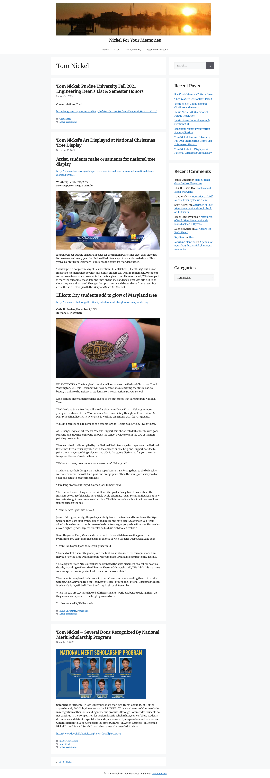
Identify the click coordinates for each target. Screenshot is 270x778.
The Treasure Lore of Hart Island (193, 99)
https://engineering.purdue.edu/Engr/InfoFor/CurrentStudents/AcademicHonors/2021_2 (106, 111)
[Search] (210, 65)
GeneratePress (159, 773)
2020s (62, 741)
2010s (62, 611)
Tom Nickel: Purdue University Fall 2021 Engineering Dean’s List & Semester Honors (100, 89)
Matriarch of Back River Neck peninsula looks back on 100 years (193, 208)
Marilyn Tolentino (184, 242)
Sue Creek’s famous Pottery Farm (193, 94)
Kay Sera (179, 237)
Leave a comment (68, 122)
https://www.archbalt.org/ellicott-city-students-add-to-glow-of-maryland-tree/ (102, 302)
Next (70, 761)
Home (105, 49)
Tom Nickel (65, 119)
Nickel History (133, 49)
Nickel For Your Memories (135, 40)
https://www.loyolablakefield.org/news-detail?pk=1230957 (89, 733)
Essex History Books (157, 49)
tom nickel (64, 744)
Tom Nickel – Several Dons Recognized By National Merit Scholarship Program (107, 634)
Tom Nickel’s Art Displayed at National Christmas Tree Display (105, 142)
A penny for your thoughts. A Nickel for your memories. (193, 246)
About (117, 49)
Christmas (71, 611)
